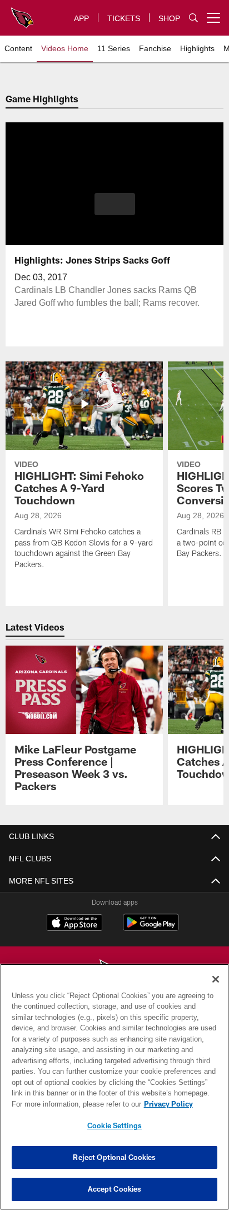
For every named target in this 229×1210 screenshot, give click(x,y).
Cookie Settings (114, 1125)
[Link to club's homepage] (22, 13)
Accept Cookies (115, 1188)
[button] (114, 204)
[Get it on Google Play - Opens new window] (151, 928)
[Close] (215, 979)
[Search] (193, 17)
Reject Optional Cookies (114, 1157)
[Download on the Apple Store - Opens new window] (74, 924)
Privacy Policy (168, 1103)
